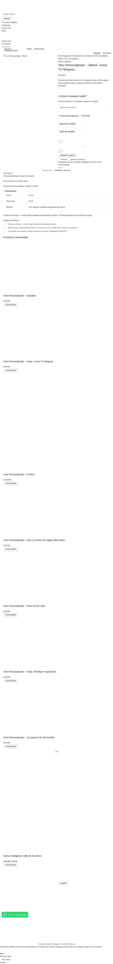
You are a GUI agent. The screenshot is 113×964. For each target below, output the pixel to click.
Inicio (60, 56)
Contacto (5, 923)
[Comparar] (6, 291)
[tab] (47, 171)
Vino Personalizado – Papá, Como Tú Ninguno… (29, 361)
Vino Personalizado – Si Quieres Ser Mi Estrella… (30, 737)
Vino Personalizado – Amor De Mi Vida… (25, 606)
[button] (10, 305)
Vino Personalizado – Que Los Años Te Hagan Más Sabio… (35, 540)
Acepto (4, 950)
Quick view (12, 291)
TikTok (79, 936)
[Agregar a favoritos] (18, 291)
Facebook (81, 927)
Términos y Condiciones (48, 923)
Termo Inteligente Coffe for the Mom (22, 856)
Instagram (81, 923)
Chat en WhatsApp (17, 914)
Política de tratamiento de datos (51, 927)
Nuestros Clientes (9, 927)
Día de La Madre (85, 56)
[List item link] (28, 904)
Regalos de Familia (71, 56)
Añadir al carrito (67, 155)
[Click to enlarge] (7, 53)
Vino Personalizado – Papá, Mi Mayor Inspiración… (30, 671)
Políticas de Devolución (48, 932)
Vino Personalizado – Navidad (19, 295)
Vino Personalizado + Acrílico (19, 474)
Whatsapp (81, 932)
